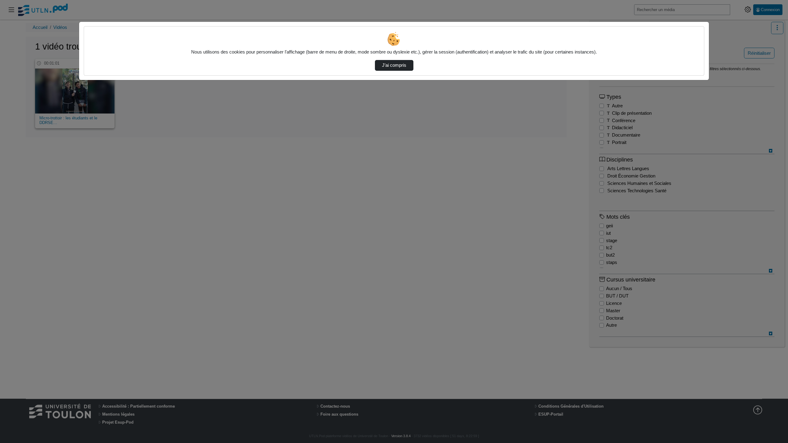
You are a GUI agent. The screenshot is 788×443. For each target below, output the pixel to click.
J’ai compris (394, 65)
